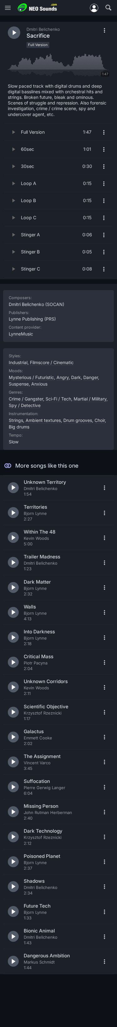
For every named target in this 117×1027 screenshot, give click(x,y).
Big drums (19, 426)
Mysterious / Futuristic (31, 377)
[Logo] (37, 7)
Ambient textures (43, 420)
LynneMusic (21, 333)
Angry (62, 377)
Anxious (39, 383)
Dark (76, 377)
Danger (90, 377)
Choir (100, 420)
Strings (16, 420)
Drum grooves (77, 420)
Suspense (19, 383)
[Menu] (8, 8)
